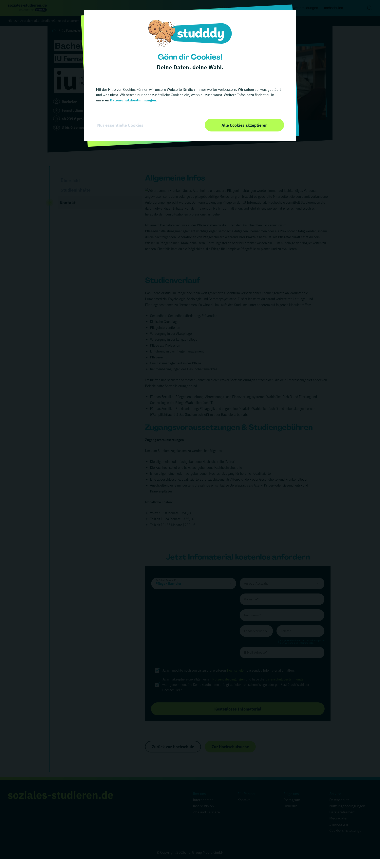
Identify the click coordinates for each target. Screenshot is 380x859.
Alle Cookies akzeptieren (244, 125)
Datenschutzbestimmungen (132, 100)
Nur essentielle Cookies (120, 125)
